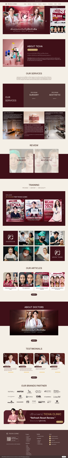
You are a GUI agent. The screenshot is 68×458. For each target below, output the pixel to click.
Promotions (50, 4)
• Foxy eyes (28, 441)
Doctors (39, 4)
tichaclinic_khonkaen (54, 438)
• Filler (27, 445)
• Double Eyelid (28, 438)
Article (55, 4)
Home (25, 4)
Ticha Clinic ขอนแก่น (54, 436)
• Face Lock (28, 436)
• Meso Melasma (28, 454)
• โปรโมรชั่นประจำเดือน (40, 436)
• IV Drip (27, 451)
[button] (46, 21)
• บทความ (38, 442)
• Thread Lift (28, 448)
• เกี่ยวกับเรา (39, 440)
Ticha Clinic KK (53, 444)
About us (29, 4)
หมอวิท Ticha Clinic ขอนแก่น (55, 442)
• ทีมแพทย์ (38, 441)
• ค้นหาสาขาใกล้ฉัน (39, 444)
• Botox (27, 446)
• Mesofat (27, 447)
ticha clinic (53, 440)
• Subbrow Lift (28, 439)
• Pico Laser (28, 452)
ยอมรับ (64, 456)
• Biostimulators (28, 453)
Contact (59, 4)
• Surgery (27, 437)
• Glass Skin (28, 450)
